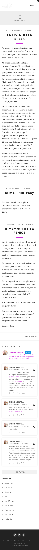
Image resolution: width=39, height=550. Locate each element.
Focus (7, 496)
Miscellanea (9, 505)
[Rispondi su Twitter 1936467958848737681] (10, 415)
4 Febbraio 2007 (13, 225)
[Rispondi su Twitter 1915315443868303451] (10, 463)
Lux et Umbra (9, 501)
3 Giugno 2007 (12, 189)
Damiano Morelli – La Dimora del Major (21, 541)
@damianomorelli (14, 369)
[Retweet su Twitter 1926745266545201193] (14, 432)
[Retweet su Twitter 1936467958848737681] (14, 415)
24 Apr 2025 (25, 443)
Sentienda (8, 519)
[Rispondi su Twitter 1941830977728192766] (10, 393)
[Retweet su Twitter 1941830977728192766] (14, 393)
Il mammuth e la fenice (19, 231)
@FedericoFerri (14, 377)
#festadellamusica (15, 412)
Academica (9, 483)
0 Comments (27, 189)
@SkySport (19, 381)
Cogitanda (8, 487)
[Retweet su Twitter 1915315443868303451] (14, 463)
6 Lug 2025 (25, 369)
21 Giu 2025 (25, 404)
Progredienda (9, 510)
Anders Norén (23, 545)
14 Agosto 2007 (13, 31)
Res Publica (9, 514)
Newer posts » (31, 336)
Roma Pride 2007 (19, 193)
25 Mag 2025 (25, 426)
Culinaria (8, 492)
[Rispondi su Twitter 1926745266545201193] (10, 432)
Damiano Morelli (17, 367)
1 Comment (28, 31)
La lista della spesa (19, 37)
